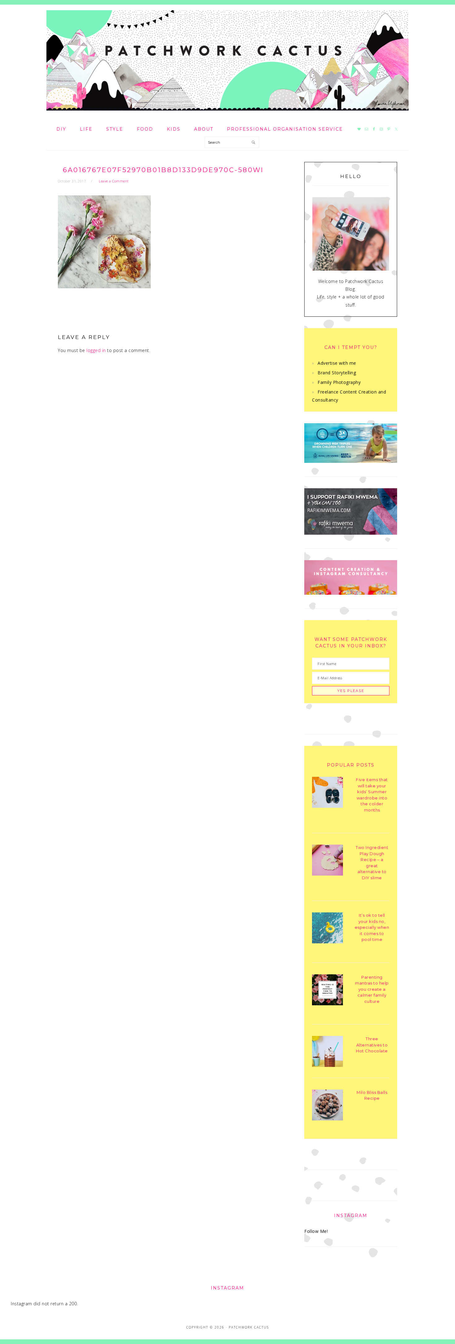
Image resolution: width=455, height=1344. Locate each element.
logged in (96, 350)
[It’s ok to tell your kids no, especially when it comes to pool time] (327, 929)
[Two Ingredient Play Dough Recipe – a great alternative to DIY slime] (327, 861)
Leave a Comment (114, 181)
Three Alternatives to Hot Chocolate (372, 1044)
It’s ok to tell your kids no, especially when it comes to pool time (372, 927)
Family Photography (339, 382)
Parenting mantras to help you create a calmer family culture (372, 989)
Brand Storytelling (337, 373)
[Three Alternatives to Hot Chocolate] (327, 1052)
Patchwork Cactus (227, 60)
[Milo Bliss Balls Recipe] (327, 1106)
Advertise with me (337, 363)
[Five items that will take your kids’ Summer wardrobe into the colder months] (327, 793)
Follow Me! (316, 1231)
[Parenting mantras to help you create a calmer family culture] (327, 990)
